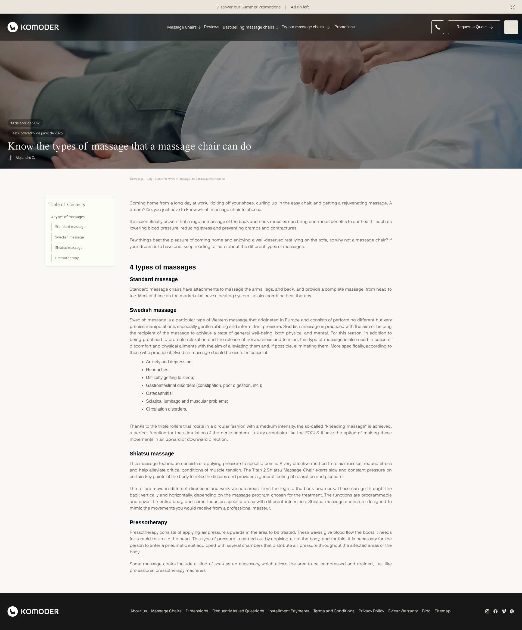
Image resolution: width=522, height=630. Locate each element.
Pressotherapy (67, 257)
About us (138, 611)
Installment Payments (288, 611)
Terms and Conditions (334, 611)
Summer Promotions (261, 7)
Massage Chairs (166, 611)
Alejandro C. (25, 158)
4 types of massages (68, 216)
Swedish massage (69, 237)
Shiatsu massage (68, 247)
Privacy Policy (371, 611)
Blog (426, 611)
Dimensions (197, 611)
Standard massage (70, 226)
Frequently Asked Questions (238, 611)
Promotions (344, 26)
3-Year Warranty (403, 611)
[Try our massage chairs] (327, 27)
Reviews (211, 26)
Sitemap (442, 611)
